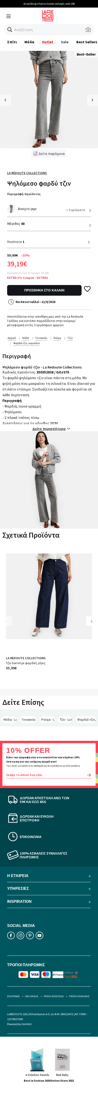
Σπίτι (12, 41)
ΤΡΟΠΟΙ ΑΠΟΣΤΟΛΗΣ (54, 996)
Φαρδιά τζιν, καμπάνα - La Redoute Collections (86, 719)
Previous (9, 625)
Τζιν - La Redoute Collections (66, 719)
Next (93, 625)
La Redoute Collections (27, 173)
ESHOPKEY (26, 1024)
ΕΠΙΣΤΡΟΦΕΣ (13, 996)
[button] (9, 29)
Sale (65, 41)
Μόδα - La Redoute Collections (10, 719)
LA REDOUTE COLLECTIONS (26, 658)
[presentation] (5, 100)
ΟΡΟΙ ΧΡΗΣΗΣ (31, 996)
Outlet (47, 41)
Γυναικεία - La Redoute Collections (29, 719)
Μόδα (29, 41)
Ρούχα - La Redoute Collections (48, 719)
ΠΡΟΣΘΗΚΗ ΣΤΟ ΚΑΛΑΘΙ (44, 290)
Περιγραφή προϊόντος (24, 194)
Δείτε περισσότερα (49, 428)
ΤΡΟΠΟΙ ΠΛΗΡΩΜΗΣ (79, 996)
